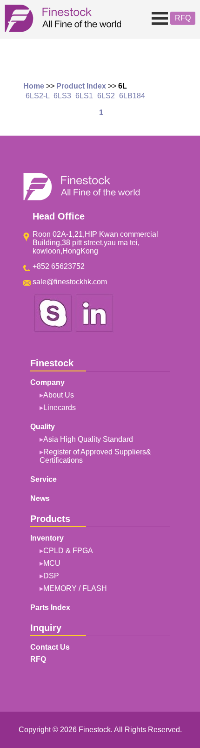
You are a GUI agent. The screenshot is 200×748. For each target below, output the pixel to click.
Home (33, 86)
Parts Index (50, 607)
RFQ (183, 18)
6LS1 (84, 96)
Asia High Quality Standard (88, 439)
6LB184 (132, 96)
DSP (51, 576)
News (40, 498)
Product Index (81, 86)
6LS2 (106, 96)
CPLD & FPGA (68, 551)
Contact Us (50, 647)
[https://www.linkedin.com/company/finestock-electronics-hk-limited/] (94, 330)
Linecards (59, 408)
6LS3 (62, 96)
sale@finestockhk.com (70, 282)
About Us (58, 395)
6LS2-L (37, 96)
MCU (51, 563)
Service (43, 479)
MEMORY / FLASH (75, 588)
